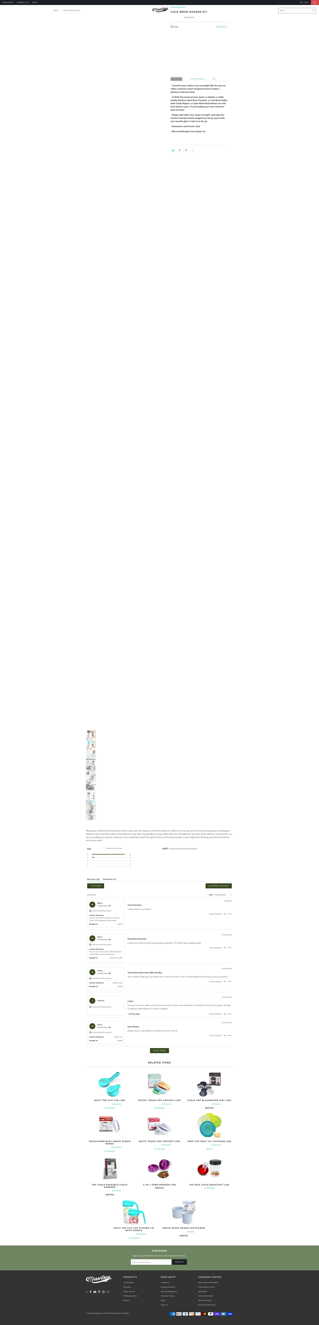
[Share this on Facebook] (179, 150)
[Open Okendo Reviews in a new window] (222, 877)
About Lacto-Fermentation (208, 1282)
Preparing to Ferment (206, 1287)
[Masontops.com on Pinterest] (99, 1292)
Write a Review (221, 886)
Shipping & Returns (168, 1287)
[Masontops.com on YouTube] (95, 1292)
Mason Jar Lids (128, 1291)
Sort (211, 895)
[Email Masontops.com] (108, 1292)
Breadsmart (8, 2)
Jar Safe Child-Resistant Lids (209, 1168)
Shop (56, 10)
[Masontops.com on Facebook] (91, 1292)
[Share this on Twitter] (173, 150)
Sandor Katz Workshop (206, 1305)
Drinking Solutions (130, 1296)
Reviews (126, 1300)
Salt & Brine (202, 1291)
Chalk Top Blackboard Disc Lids (209, 1084)
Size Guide (221, 27)
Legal (163, 1300)
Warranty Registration (169, 1291)
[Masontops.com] (160, 9)
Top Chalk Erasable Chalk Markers (109, 1168)
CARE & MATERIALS (197, 79)
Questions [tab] (109, 879)
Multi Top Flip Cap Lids (109, 1084)
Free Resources (71, 10)
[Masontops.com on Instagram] (104, 1292)
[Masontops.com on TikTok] (87, 1291)
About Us (164, 1305)
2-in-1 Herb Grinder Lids (159, 1168)
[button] (214, 57)
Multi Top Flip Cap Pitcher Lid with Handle (134, 1212)
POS (106, 1313)
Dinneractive (23, 2)
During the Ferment (205, 1296)
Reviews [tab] (93, 879)
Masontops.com (98, 1313)
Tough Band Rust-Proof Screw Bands (109, 1125)
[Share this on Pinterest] (186, 150)
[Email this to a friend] (192, 150)
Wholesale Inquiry (168, 1296)
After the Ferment (205, 1300)
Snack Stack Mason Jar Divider (183, 1212)
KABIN (34, 2)
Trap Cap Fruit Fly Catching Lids (209, 1125)
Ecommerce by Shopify (120, 1313)
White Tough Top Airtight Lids (159, 1125)
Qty (172, 45)
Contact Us (165, 1282)
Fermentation (128, 1282)
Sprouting (127, 1287)
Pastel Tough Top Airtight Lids (159, 1084)
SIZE (214, 79)
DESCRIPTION (176, 79)
